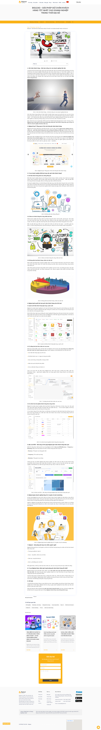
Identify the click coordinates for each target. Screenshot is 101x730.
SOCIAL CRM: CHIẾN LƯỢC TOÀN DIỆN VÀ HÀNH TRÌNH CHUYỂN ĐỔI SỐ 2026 (67, 634)
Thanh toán (49, 696)
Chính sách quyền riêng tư (49, 702)
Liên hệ (63, 2)
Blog (50, 2)
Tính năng (30, 2)
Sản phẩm (35, 2)
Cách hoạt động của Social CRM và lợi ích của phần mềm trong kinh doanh (50, 634)
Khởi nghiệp (68, 21)
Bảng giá (46, 2)
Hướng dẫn (49, 704)
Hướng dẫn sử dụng (46, 604)
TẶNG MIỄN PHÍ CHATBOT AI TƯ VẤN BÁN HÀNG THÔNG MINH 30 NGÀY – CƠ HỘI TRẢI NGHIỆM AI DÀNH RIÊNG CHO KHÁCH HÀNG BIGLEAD (33, 637)
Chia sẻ (34, 596)
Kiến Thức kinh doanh (60, 21)
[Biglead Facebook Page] (79, 696)
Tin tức (41, 607)
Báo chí (62, 604)
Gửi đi (50, 680)
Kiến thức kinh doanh (69, 604)
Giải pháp (41, 2)
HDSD (60, 2)
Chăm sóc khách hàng (50, 21)
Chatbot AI (42, 21)
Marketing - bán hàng (35, 27)
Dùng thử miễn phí (6, 723)
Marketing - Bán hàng (34, 21)
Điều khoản (55, 2)
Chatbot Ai (28, 607)
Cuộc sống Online (55, 604)
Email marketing (35, 607)
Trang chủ (40, 694)
